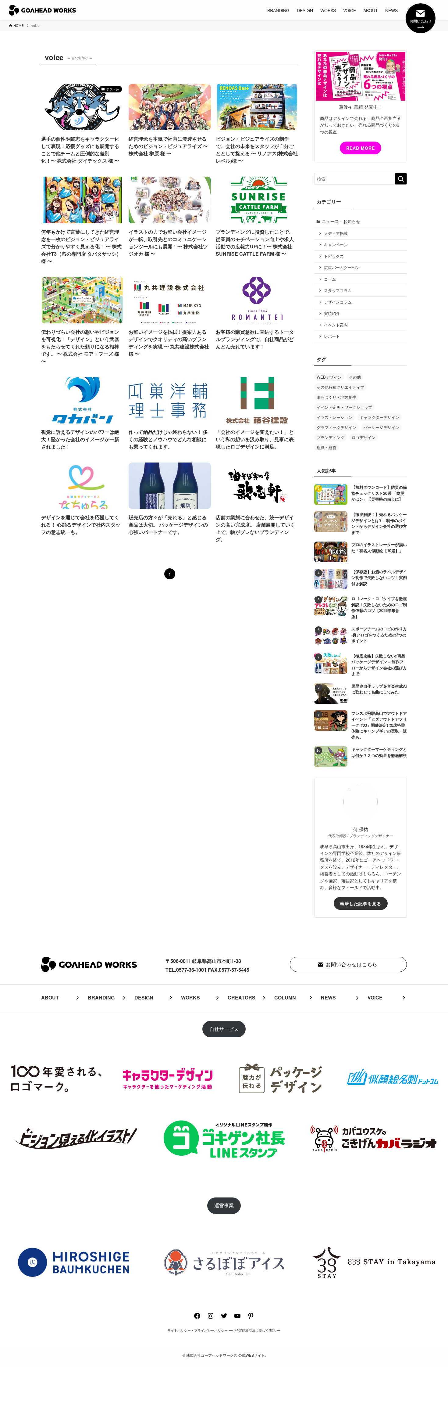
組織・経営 (326, 447)
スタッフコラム (338, 290)
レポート (332, 336)
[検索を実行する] (401, 179)
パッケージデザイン (381, 427)
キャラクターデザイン (379, 417)
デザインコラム (338, 302)
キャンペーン (336, 244)
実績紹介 (332, 313)
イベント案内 (336, 325)
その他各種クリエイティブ (340, 387)
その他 (355, 377)
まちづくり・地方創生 (336, 397)
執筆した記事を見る (360, 903)
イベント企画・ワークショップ (344, 407)
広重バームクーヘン (342, 267)
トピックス (334, 256)
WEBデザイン (329, 377)
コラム (330, 279)
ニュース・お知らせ (341, 221)
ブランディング (330, 437)
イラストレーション (334, 417)
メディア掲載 (336, 233)
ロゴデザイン (363, 437)
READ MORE (360, 148)
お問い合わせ (421, 20)
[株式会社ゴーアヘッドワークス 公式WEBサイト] (42, 10)
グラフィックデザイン (336, 427)
